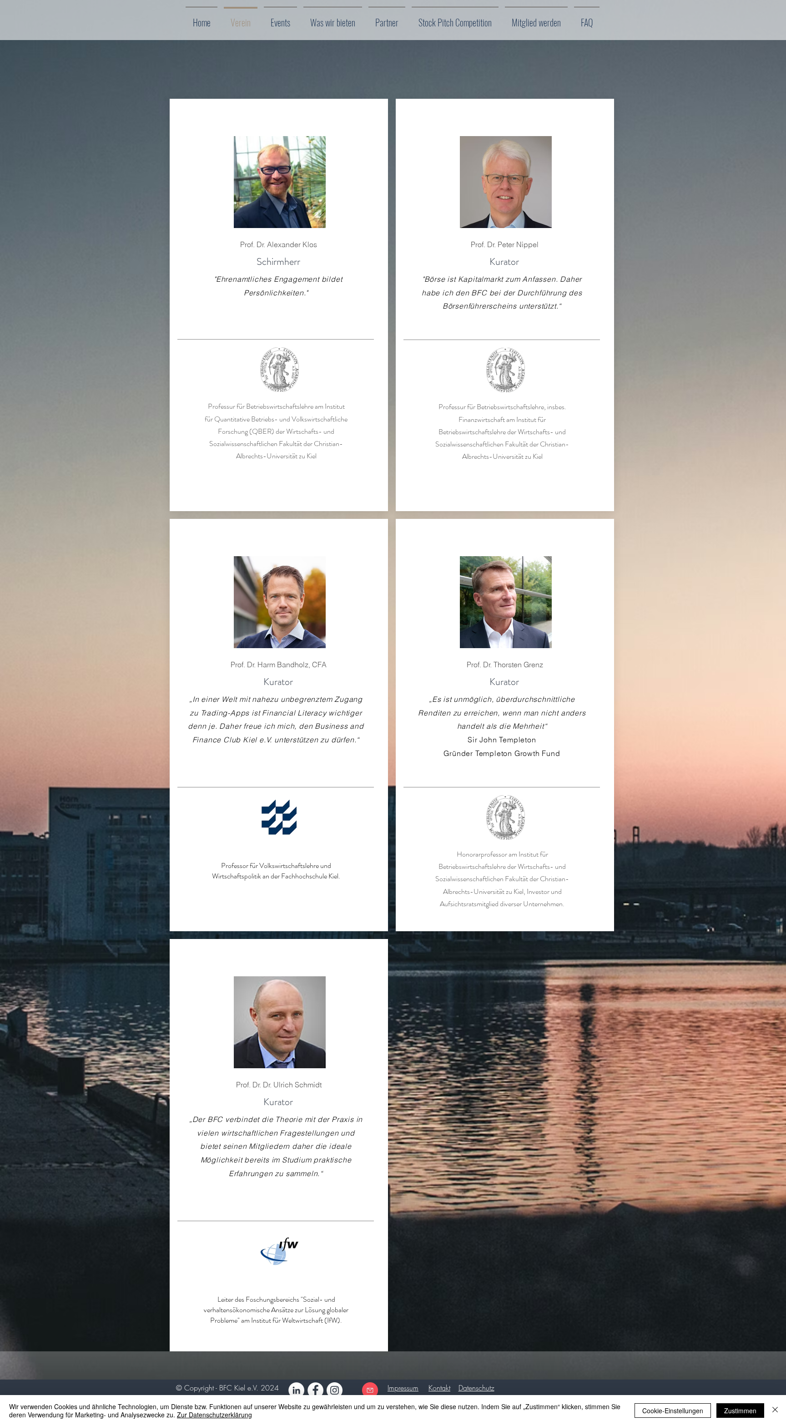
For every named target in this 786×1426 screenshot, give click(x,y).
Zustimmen (740, 1410)
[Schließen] (775, 1410)
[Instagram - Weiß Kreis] (335, 1390)
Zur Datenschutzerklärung (214, 1414)
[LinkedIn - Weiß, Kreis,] (296, 1390)
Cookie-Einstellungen (672, 1410)
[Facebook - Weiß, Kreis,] (315, 1390)
